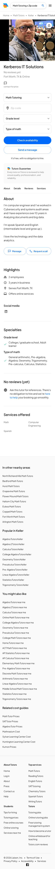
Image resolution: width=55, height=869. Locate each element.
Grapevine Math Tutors (13, 491)
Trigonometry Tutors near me (16, 699)
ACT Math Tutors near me (14, 648)
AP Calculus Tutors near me (15, 658)
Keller (31, 15)
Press (6, 786)
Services (41, 188)
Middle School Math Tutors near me (19, 688)
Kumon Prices (9, 746)
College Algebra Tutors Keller (16, 554)
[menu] (5, 6)
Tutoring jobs (34, 812)
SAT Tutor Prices (10, 721)
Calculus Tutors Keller (13, 549)
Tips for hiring (10, 812)
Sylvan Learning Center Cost (16, 736)
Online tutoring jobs (38, 817)
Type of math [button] (13, 129)
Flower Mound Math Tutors (15, 496)
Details (17, 188)
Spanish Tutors (35, 796)
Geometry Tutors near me (15, 627)
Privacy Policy (10, 861)
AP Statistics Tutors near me (16, 653)
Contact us (9, 791)
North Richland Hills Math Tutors (17, 475)
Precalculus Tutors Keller (14, 564)
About (7, 188)
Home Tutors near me (13, 642)
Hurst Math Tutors (11, 486)
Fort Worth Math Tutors (13, 516)
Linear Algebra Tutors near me (17, 683)
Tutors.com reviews (38, 844)
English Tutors (35, 781)
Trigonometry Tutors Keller (15, 584)
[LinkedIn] (6, 311)
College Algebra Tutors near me (18, 622)
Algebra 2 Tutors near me (14, 607)
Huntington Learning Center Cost (18, 741)
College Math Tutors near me (16, 637)
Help (6, 796)
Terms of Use (33, 857)
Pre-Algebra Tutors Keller (15, 569)
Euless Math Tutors (11, 506)
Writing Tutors (35, 801)
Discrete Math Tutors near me (16, 673)
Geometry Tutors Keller (14, 559)
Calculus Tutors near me (14, 612)
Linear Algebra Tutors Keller (15, 574)
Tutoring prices (11, 817)
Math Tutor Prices (10, 716)
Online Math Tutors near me (15, 617)
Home (6, 15)
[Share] (49, 25)
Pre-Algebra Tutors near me (16, 668)
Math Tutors (18, 15)
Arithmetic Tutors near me (15, 678)
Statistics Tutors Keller (13, 579)
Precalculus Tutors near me (15, 632)
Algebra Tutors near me (13, 602)
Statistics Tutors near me (14, 693)
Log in (6, 776)
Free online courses (13, 822)
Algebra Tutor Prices (12, 726)
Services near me (12, 832)
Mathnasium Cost (11, 731)
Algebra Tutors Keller (12, 539)
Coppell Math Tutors (12, 511)
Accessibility (27, 861)
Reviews (28, 188)
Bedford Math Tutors (12, 481)
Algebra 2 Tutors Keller (13, 544)
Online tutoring (11, 827)
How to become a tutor (39, 830)
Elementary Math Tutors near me (18, 663)
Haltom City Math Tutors (14, 501)
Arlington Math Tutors (12, 521)
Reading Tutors (35, 776)
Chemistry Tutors (36, 791)
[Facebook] (27, 865)
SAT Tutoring (34, 786)
